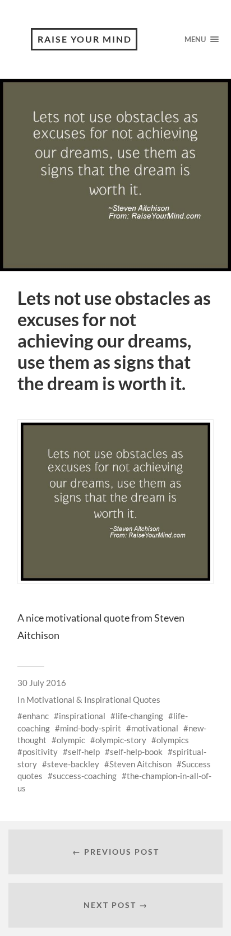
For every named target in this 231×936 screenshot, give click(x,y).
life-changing (139, 716)
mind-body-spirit (90, 728)
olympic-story (120, 740)
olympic (71, 740)
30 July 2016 (41, 683)
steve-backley (73, 764)
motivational (154, 728)
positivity (40, 752)
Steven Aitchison (140, 764)
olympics (172, 740)
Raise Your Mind (85, 39)
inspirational (82, 716)
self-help (84, 752)
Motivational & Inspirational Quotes (93, 699)
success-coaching (85, 776)
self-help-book (136, 752)
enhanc (35, 716)
